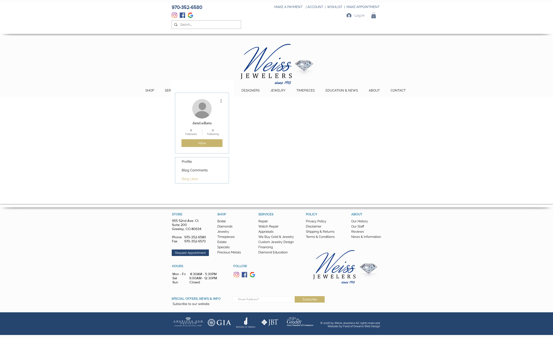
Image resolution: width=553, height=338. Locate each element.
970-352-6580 (195, 237)
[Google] (190, 15)
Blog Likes (190, 179)
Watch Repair (268, 226)
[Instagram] (174, 15)
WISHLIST (334, 7)
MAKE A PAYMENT (288, 7)
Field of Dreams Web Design (361, 326)
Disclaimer (313, 226)
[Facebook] (182, 15)
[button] (373, 15)
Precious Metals (229, 252)
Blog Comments (195, 170)
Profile (187, 162)
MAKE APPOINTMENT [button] (363, 7)
